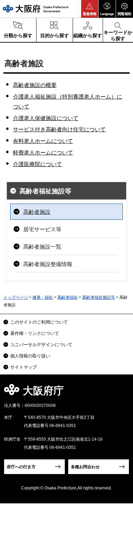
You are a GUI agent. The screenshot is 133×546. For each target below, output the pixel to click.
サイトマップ (23, 367)
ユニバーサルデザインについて (41, 344)
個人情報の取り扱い (30, 355)
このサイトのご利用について (39, 322)
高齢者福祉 (67, 297)
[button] (89, 9)
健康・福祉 (42, 297)
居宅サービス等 (42, 229)
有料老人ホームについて (43, 141)
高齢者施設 (36, 212)
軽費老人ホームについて (43, 153)
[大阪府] (35, 9)
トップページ (15, 297)
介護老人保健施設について (45, 118)
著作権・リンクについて (34, 333)
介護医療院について (37, 164)
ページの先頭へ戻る (120, 393)
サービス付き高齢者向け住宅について (59, 129)
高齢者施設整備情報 (47, 264)
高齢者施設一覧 (42, 247)
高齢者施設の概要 (35, 85)
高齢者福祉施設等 (45, 191)
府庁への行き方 (21, 466)
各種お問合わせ (85, 466)
